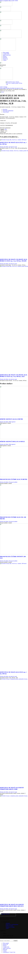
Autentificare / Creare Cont (9, 952)
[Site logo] (8, 50)
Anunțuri (8, 923)
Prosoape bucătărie (13, 482)
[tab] (5, 109)
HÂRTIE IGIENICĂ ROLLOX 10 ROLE (12, 441)
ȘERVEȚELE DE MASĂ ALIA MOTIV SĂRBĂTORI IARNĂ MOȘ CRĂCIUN (12, 905)
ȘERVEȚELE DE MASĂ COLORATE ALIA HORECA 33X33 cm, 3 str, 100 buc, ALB (13, 375)
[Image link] (8, 915)
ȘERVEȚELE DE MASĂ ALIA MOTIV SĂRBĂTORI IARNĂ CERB (12, 788)
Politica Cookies (9, 925)
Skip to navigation (4, 0)
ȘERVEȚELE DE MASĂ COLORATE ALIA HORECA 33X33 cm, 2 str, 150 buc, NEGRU (13, 260)
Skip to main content (13, 0)
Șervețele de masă (19, 88)
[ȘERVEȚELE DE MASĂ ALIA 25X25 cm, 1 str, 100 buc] (13, 139)
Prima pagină (3, 88)
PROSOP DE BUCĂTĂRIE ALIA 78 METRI (13, 479)
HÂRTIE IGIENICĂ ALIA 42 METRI (11, 419)
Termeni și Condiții (10, 927)
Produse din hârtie (10, 88)
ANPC (7, 928)
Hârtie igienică (12, 421)
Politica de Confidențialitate (12, 924)
